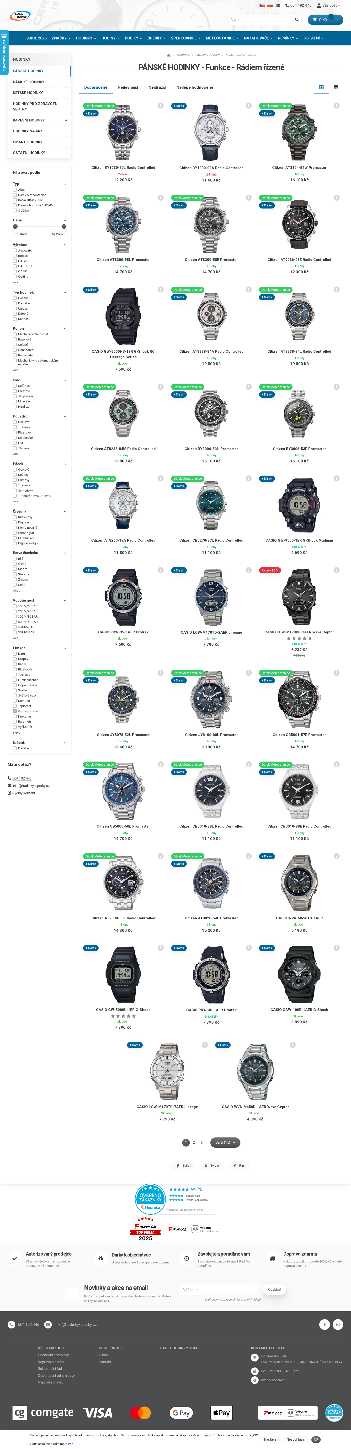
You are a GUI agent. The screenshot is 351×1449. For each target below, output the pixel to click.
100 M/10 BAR (28, 606)
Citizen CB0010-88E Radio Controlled (299, 826)
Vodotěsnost (23, 600)
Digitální (24, 522)
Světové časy (27, 695)
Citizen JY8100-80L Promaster (211, 735)
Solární (23, 344)
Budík (22, 664)
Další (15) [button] (223, 1142)
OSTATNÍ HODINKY (29, 153)
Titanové (24, 427)
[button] (338, 20)
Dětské (23, 313)
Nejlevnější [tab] (128, 87)
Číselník (19, 511)
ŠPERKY (155, 38)
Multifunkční (26, 538)
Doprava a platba (51, 1362)
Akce (21, 190)
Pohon (18, 328)
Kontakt (105, 1362)
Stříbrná (23, 574)
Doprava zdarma (300, 1254)
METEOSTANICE (220, 38)
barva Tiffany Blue (30, 200)
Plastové (24, 391)
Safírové (24, 386)
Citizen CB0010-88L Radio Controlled (211, 826)
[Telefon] (11, 1324)
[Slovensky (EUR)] (270, 5)
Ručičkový (25, 517)
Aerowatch (25, 250)
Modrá (22, 569)
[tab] (321, 87)
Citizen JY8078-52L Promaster (123, 735)
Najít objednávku (51, 1382)
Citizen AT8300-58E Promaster (211, 260)
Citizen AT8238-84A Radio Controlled (211, 351)
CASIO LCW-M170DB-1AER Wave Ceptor (299, 632)
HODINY (108, 38)
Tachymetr (25, 674)
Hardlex (23, 406)
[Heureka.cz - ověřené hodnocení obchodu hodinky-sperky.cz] (175, 1199)
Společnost (111, 1348)
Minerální (24, 401)
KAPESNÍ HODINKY (29, 120)
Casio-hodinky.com (178, 1348)
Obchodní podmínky (53, 1355)
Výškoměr (25, 727)
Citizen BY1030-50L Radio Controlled (123, 167)
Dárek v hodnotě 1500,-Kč (36, 205)
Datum (22, 653)
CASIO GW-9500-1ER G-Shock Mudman (299, 540)
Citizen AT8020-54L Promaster (211, 918)
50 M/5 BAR (26, 627)
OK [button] (316, 1439)
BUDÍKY (131, 38)
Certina (23, 276)
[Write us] (255, 1380)
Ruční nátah (26, 355)
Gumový (23, 480)
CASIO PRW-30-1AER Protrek (211, 1010)
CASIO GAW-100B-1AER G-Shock (299, 1010)
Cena (17, 220)
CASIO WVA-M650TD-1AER (299, 918)
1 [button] (187, 1143)
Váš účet (329, 5)
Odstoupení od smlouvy (56, 1375)
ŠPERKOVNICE (184, 38)
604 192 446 (22, 778)
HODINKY (84, 38)
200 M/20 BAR (28, 611)
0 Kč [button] (326, 19)
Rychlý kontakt (23, 793)
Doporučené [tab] (95, 87)
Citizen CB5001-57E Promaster (299, 735)
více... (17, 282)
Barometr (24, 721)
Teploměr (24, 706)
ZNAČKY (59, 38)
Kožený (23, 475)
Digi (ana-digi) (28, 543)
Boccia (23, 256)
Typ (16, 184)
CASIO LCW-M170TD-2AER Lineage (211, 632)
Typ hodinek (23, 292)
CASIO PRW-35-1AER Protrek (123, 632)
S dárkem (24, 210)
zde (70, 1444)
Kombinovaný (27, 527)
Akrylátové (25, 396)
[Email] (278, 5)
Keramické (25, 437)
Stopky (23, 659)
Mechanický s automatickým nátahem (38, 362)
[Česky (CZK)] (262, 5)
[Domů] (20, 15)
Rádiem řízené (28, 711)
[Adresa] (255, 1357)
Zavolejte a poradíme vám (223, 1254)
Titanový (24, 485)
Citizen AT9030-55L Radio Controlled (123, 918)
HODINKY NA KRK (28, 131)
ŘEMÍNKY (286, 38)
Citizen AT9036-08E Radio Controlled (299, 260)
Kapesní (23, 319)
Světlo (22, 690)
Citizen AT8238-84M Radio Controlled (123, 449)
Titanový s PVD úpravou (34, 496)
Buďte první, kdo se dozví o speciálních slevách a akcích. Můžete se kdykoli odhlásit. (127, 1299)
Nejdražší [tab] (157, 87)
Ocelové (23, 422)
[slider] (15, 226)
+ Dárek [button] (91, 113)
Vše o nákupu (51, 1348)
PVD (21, 443)
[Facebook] (324, 1324)
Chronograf (26, 533)
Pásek (18, 464)
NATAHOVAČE (256, 38)
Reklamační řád (50, 1369)
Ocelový (23, 469)
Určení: (19, 743)
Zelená (23, 579)
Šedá (21, 585)
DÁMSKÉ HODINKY (28, 82)
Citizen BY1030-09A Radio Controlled (211, 168)
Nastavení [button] (271, 1439)
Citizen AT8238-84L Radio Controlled (299, 351)
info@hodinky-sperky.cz (31, 786)
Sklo (16, 380)
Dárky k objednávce (131, 1255)
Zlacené (23, 448)
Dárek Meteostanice (32, 195)
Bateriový (24, 339)
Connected (26, 350)
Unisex (23, 308)
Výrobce (20, 245)
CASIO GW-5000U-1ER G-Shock (123, 1010)
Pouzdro (20, 416)
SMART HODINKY (28, 142)
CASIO (22, 271)
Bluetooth (25, 669)
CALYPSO (25, 261)
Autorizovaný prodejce (48, 1254)
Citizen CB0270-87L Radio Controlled (211, 540)
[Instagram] (338, 1324)
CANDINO (25, 266)
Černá (22, 563)
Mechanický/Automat (33, 334)
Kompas (24, 701)
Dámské (24, 303)
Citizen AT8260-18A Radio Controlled (123, 540)
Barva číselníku (25, 553)
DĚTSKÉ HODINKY (28, 93)
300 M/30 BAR (28, 616)
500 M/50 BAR (28, 622)
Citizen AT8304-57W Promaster (299, 167)
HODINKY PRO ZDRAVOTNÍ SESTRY (35, 106)
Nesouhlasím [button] (296, 1439)
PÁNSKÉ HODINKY (28, 71)
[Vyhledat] (297, 20)
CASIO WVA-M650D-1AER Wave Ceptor (255, 1107)
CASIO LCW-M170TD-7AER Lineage (167, 1107)
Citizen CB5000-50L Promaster (123, 826)
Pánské (23, 298)
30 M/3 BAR (26, 632)
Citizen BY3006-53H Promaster (211, 449)
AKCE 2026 (37, 38)
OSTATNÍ (311, 38)
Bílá (20, 558)
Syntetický (25, 490)
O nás (103, 1355)
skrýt (16, 732)
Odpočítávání (27, 685)
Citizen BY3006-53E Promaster (299, 449)
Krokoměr (25, 716)
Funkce (19, 648)
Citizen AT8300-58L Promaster (123, 260)
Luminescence (28, 680)
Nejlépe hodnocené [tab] (194, 87)
